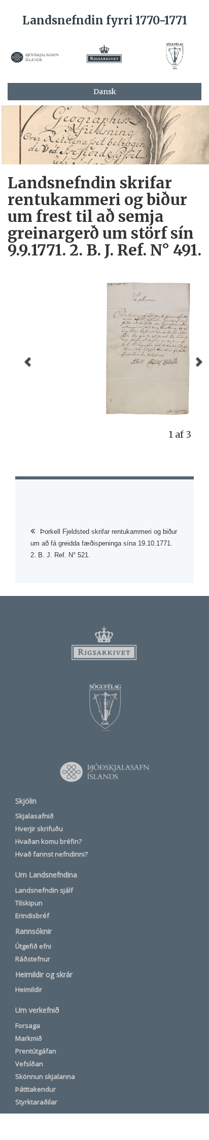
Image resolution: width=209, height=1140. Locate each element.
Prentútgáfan (35, 1051)
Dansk (104, 91)
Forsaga (27, 1025)
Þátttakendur (35, 1089)
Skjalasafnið (34, 815)
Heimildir (28, 989)
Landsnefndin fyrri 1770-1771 (104, 20)
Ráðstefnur (32, 958)
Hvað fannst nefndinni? (51, 854)
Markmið (28, 1038)
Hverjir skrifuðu (39, 828)
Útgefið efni (33, 946)
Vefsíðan (29, 1063)
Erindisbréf (32, 915)
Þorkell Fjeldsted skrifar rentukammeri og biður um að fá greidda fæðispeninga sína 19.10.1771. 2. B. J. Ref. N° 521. (103, 543)
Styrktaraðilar (36, 1101)
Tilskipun (29, 902)
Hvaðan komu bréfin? (48, 841)
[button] (28, 361)
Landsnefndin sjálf (44, 890)
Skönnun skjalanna (45, 1076)
